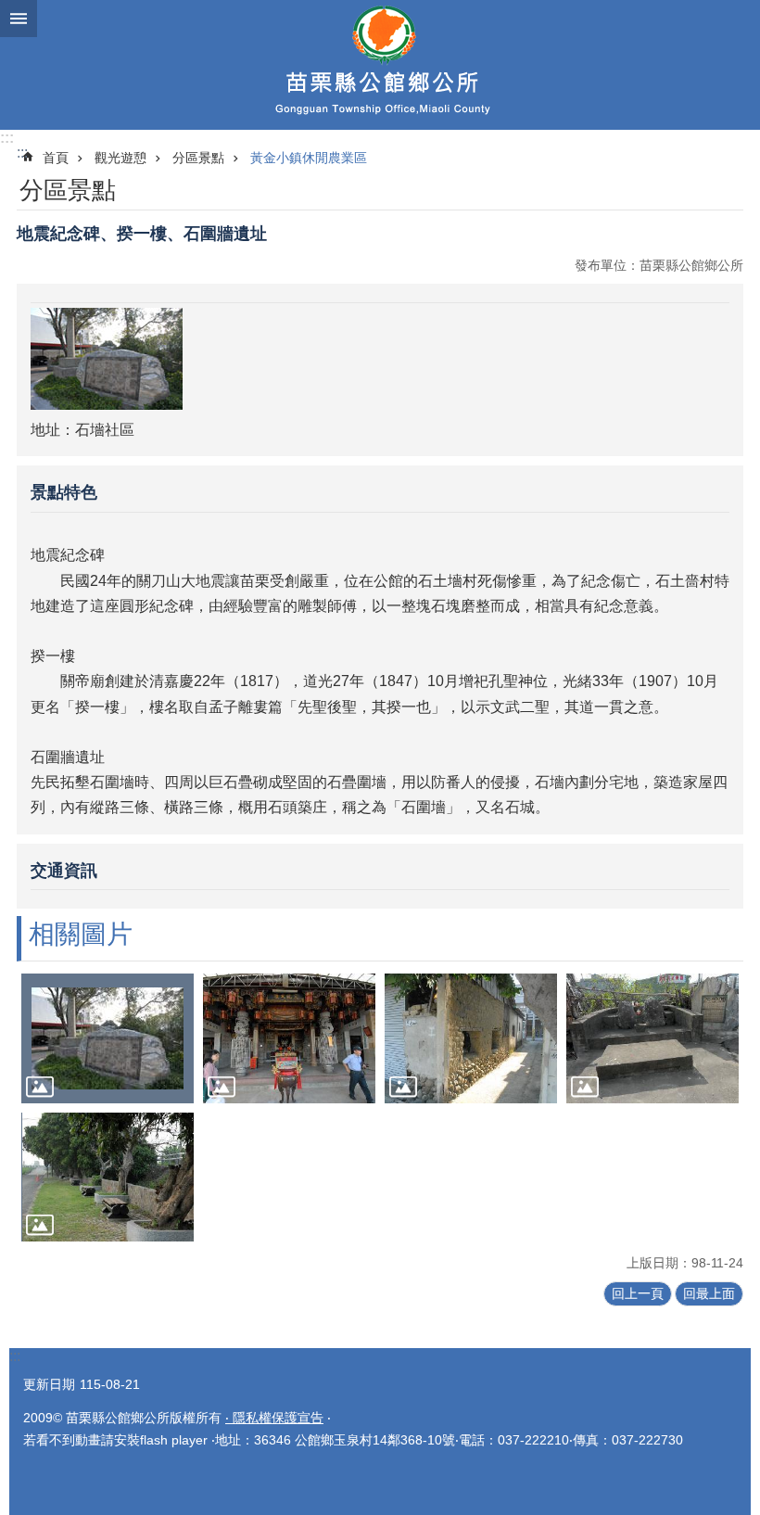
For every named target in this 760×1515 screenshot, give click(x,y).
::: (7, 138)
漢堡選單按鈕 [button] (18, 18)
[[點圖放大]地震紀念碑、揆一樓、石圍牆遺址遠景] (471, 1038)
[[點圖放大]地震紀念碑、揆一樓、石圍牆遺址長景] (652, 1038)
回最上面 (709, 1293)
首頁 (56, 157)
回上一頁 (638, 1293)
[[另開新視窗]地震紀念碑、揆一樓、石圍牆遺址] (107, 405)
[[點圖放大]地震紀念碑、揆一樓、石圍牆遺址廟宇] (289, 1038)
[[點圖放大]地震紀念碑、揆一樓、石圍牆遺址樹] (107, 1177)
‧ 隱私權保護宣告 (274, 1417)
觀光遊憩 (120, 157)
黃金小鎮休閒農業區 (308, 157)
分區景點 (198, 157)
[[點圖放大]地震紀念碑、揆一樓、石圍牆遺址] (107, 1038)
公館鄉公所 (380, 65)
